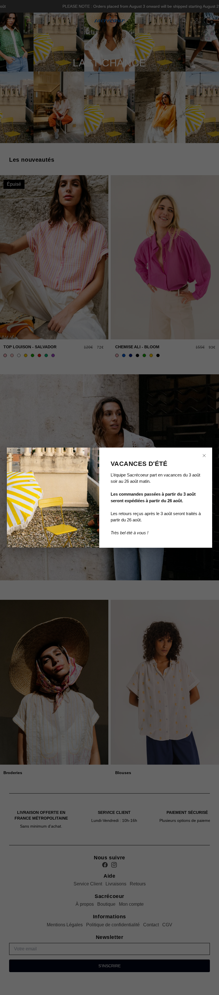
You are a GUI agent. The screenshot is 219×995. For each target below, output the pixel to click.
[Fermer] (204, 455)
